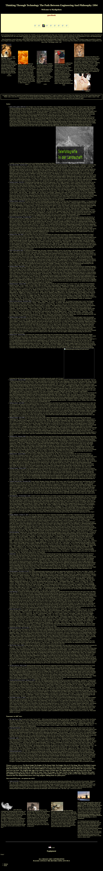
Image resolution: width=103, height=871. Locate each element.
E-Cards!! (5, 95)
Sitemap (6, 864)
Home (5, 865)
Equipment (51, 851)
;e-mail (53, 847)
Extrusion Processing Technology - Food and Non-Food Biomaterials (89, 814)
